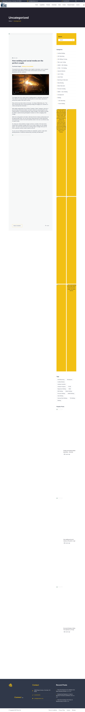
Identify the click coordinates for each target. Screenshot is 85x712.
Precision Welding (61, 393)
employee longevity (62, 386)
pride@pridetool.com (38, 698)
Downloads (54, 4)
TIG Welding (72, 398)
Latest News (60, 77)
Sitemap (73, 710)
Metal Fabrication (61, 85)
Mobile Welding (69, 391)
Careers (78, 4)
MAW (70, 388)
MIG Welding (60, 391)
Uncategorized (60, 94)
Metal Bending (60, 82)
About (59, 4)
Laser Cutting (60, 74)
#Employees (69, 379)
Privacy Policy (62, 710)
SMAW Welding (71, 393)
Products (48, 4)
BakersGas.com (40, 103)
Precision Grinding (61, 88)
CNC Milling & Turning (62, 59)
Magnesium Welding (62, 388)
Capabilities (42, 4)
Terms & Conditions (53, 710)
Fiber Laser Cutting (61, 62)
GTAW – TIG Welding (62, 68)
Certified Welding (61, 53)
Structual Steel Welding (62, 398)
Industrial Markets (61, 71)
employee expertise (62, 384)
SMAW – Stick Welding (62, 91)
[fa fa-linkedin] (22, 697)
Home (36, 4)
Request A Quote (70, 4)
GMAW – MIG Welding (62, 65)
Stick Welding (60, 395)
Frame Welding (61, 103)
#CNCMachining (61, 379)
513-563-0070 (37, 695)
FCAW (69, 386)
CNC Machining (60, 56)
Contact (64, 4)
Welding (59, 97)
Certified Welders (61, 381)
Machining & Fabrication (62, 79)
